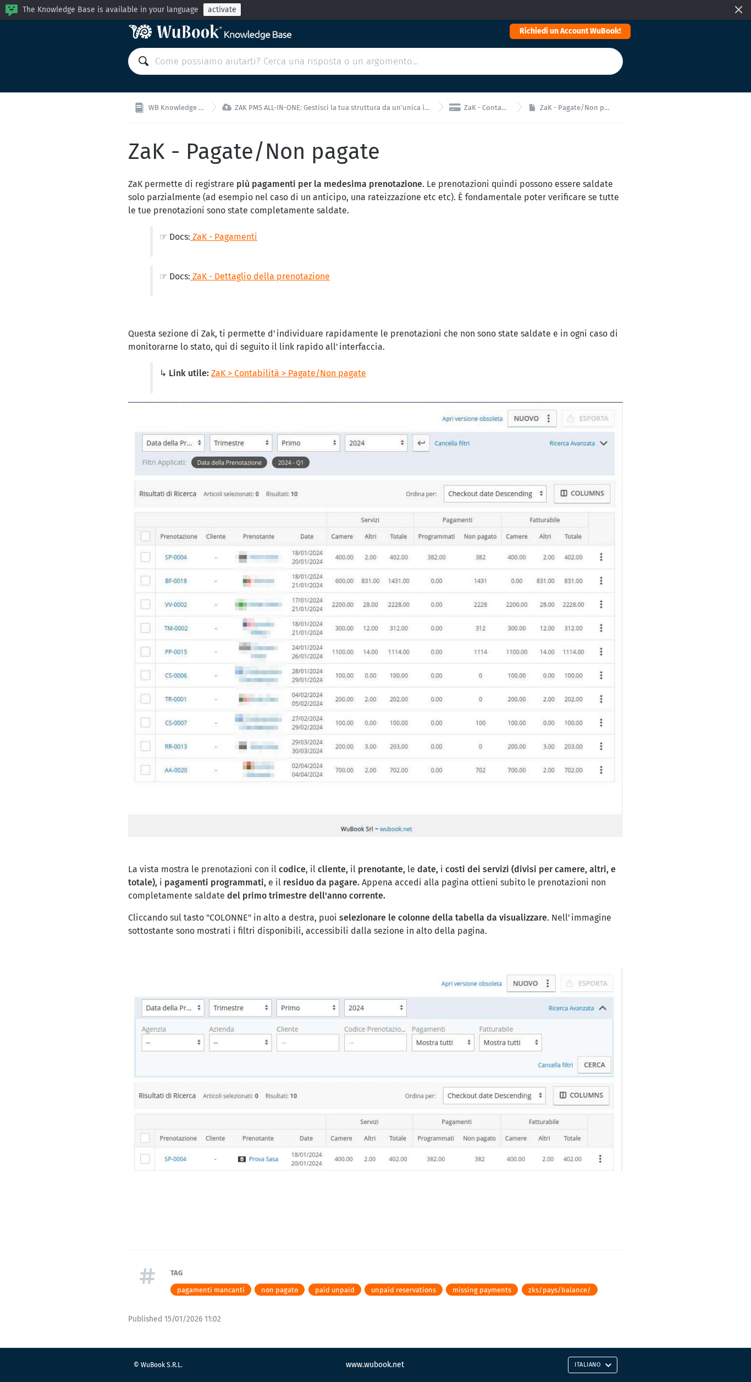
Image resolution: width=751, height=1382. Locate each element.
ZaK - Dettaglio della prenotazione (260, 276)
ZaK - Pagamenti (223, 237)
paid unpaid (335, 1290)
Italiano (588, 1364)
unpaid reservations (403, 1290)
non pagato (279, 1290)
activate (222, 9)
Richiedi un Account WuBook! (570, 31)
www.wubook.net (375, 1364)
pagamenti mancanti (211, 1290)
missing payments (481, 1290)
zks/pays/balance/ (559, 1290)
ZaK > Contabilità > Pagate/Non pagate (288, 373)
